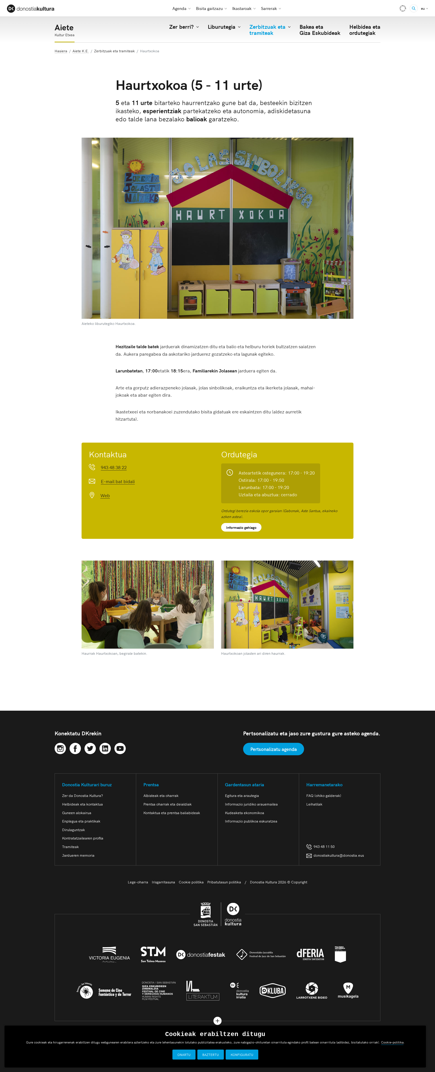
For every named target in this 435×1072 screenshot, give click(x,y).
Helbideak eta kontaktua (82, 803)
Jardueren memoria (78, 855)
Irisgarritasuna (163, 881)
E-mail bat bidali (118, 481)
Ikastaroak (241, 8)
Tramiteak (70, 846)
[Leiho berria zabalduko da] (60, 747)
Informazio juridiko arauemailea (251, 803)
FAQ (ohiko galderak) (323, 795)
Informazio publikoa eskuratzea (251, 820)
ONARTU (184, 1054)
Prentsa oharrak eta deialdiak (167, 803)
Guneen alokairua (76, 812)
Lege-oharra (138, 881)
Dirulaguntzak (73, 829)
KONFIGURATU (242, 1054)
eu (424, 8)
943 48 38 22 (114, 467)
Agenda (179, 8)
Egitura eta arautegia (242, 795)
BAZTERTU (210, 1054)
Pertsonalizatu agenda (273, 749)
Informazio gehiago (241, 527)
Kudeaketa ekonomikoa (244, 812)
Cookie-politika (392, 1042)
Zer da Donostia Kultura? (82, 795)
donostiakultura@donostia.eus (339, 855)
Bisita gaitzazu (209, 8)
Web (105, 495)
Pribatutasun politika (224, 881)
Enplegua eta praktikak (81, 820)
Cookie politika (191, 881)
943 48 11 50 (323, 846)
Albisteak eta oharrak (161, 795)
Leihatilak (314, 803)
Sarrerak (269, 8)
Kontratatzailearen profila (82, 837)
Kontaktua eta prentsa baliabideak (171, 812)
